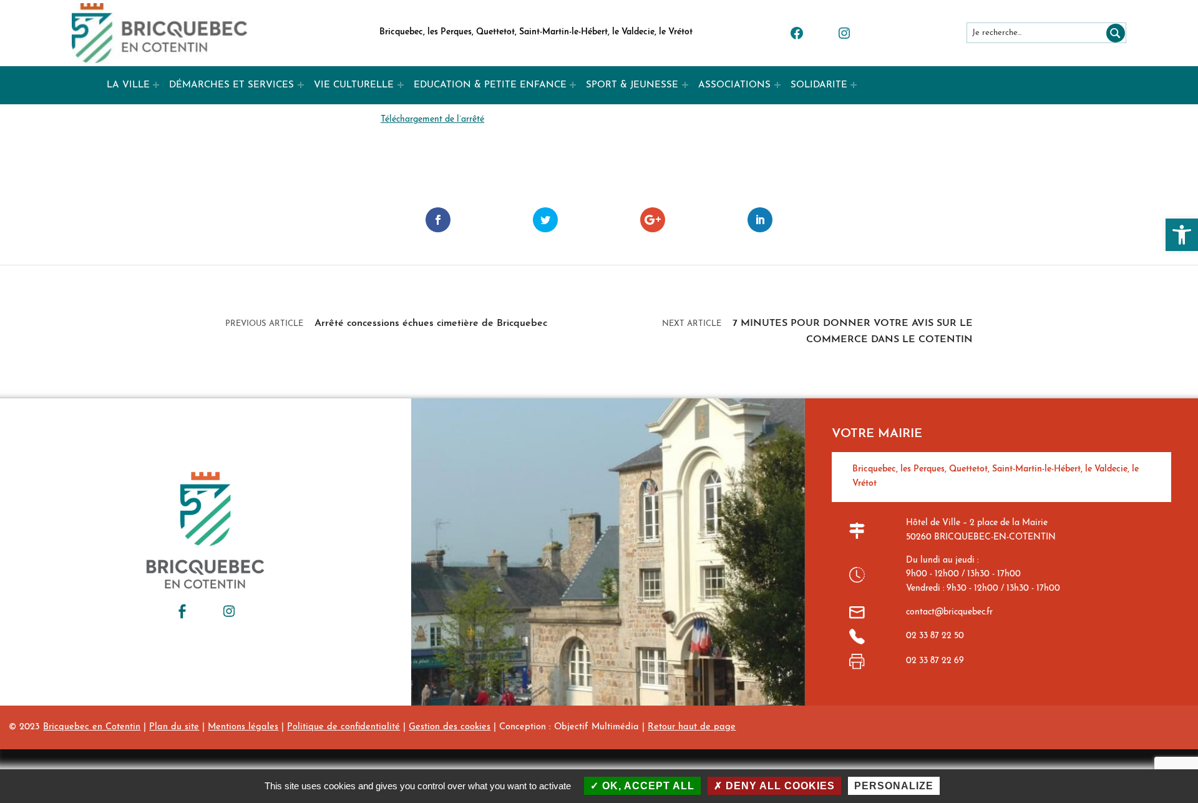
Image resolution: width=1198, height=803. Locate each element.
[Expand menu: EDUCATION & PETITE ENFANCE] (573, 85)
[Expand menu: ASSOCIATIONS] (777, 85)
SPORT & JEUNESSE (632, 85)
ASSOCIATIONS (734, 85)
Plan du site (174, 727)
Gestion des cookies (449, 727)
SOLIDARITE (819, 85)
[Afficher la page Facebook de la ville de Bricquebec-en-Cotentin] (182, 611)
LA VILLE (128, 85)
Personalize (893, 786)
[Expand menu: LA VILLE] (156, 85)
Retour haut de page (692, 727)
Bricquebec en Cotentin (91, 727)
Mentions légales (243, 727)
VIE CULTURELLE (354, 85)
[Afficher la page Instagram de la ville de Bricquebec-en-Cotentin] (229, 611)
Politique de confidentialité (343, 727)
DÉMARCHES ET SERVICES (231, 85)
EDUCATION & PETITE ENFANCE (490, 85)
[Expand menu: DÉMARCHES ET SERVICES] (301, 85)
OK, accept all (646, 786)
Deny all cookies (779, 786)
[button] (1182, 235)
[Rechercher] (1113, 32)
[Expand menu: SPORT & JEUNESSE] (685, 85)
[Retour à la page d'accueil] (159, 33)
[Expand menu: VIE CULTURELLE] (400, 85)
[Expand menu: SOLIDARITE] (853, 85)
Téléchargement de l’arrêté (432, 119)
